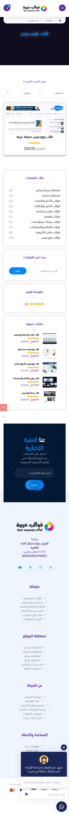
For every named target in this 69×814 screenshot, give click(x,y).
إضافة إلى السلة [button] (33, 129)
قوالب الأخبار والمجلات (47, 200)
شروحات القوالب (32, 713)
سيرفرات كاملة (32, 668)
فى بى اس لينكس (32, 664)
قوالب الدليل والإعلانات (47, 205)
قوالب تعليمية (52, 216)
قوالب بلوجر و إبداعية (48, 211)
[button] (62, 8)
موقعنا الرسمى (32, 696)
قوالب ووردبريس (50, 237)
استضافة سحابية (51, 195)
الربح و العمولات (32, 619)
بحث (17, 270)
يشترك (34, 484)
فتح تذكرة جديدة (32, 717)
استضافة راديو (32, 660)
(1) (33, 304)
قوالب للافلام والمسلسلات (45, 227)
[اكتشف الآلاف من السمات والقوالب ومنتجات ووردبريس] (34, 8)
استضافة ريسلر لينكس (48, 190)
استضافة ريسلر (32, 655)
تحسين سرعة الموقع (32, 610)
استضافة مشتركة (32, 651)
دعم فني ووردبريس (32, 602)
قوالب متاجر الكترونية (48, 232)
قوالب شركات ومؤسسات (45, 221)
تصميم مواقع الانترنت (32, 705)
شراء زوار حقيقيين (32, 614)
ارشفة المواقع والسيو (32, 606)
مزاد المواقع (32, 701)
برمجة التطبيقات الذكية (32, 709)
